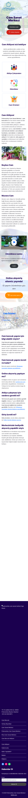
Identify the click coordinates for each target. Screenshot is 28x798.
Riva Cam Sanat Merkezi (9, 735)
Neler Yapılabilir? (6, 751)
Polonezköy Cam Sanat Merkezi (11, 731)
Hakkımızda (5, 748)
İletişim (4, 755)
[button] (14, 242)
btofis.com (14, 795)
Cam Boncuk (5, 720)
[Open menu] (25, 7)
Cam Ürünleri (9, 313)
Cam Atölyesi (5, 744)
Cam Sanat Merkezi (7, 727)
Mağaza (4, 759)
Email (3, 777)
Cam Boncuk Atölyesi (8, 738)
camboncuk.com (20, 382)
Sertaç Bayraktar (6, 724)
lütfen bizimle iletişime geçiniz (12, 420)
